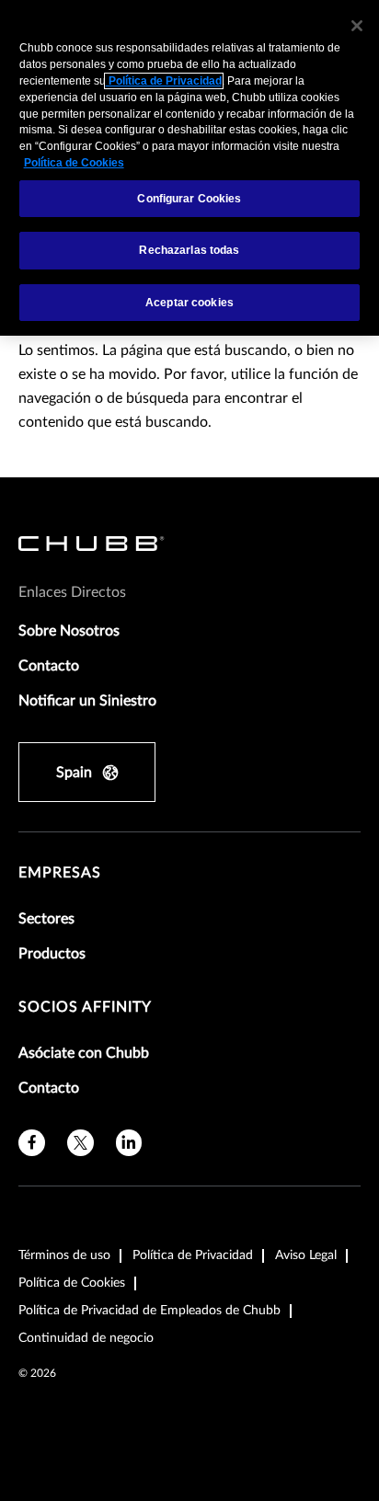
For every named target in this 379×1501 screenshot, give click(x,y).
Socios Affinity (85, 1007)
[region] (189, 168)
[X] (80, 1142)
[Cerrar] (357, 26)
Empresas (59, 872)
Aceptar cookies (189, 302)
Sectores (46, 918)
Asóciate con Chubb (83, 1053)
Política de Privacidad (192, 1255)
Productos (52, 953)
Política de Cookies (71, 1283)
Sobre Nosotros (69, 631)
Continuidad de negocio (86, 1338)
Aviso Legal (306, 1255)
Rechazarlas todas (189, 250)
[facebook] (31, 1142)
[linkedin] (129, 1142)
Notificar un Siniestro (87, 700)
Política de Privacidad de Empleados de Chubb (149, 1310)
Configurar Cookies (189, 198)
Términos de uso (64, 1255)
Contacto (48, 666)
